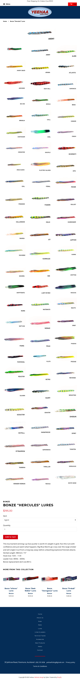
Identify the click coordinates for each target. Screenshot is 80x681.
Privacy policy (70, 662)
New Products (40, 643)
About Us (40, 617)
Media (40, 646)
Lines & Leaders (40, 632)
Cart (75, 4)
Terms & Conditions (40, 666)
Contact (40, 650)
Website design (38, 677)
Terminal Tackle (40, 635)
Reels (40, 625)
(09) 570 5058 (40, 662)
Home (5, 21)
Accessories (40, 639)
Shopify (59, 677)
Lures (40, 628)
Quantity (6, 525)
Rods (40, 621)
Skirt (5, 516)
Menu (8, 4)
